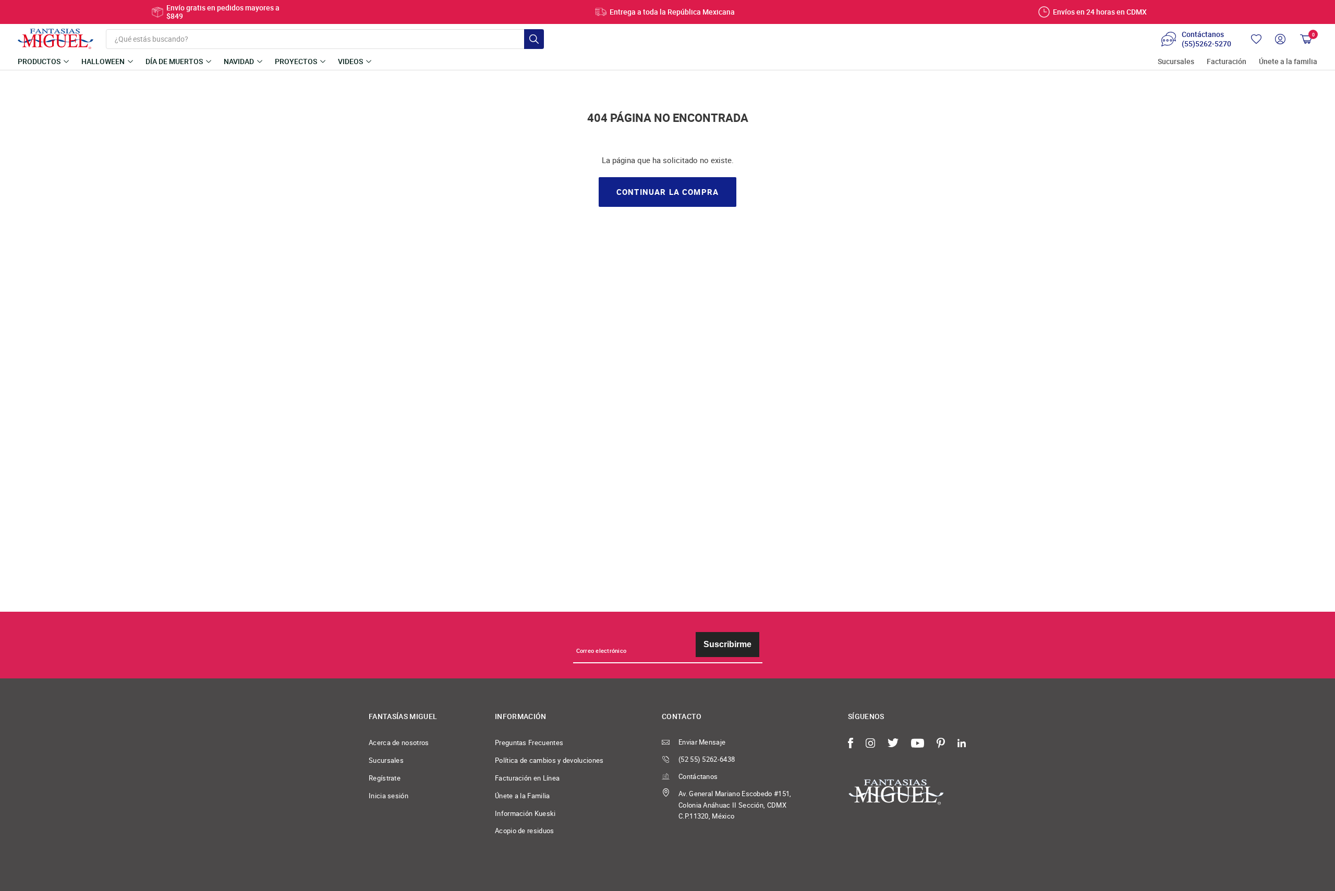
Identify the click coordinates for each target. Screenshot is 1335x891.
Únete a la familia (1288, 61)
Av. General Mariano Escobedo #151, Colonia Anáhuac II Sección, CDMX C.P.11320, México (735, 805)
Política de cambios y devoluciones (549, 760)
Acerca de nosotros (399, 742)
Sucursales (1176, 61)
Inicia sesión (388, 795)
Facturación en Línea (527, 778)
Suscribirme (727, 644)
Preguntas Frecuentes (529, 742)
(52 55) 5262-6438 (706, 759)
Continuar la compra (667, 192)
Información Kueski (525, 813)
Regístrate (384, 778)
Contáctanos (698, 776)
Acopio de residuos (524, 830)
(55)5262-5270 (1206, 44)
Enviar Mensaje (701, 742)
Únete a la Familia (522, 795)
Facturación (1226, 61)
